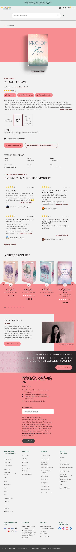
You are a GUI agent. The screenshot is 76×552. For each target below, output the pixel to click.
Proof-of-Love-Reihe (20, 87)
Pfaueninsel (7, 501)
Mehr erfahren (12, 343)
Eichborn (6, 478)
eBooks (24, 459)
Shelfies (24, 465)
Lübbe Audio (7, 484)
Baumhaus (7, 462)
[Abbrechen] (63, 15)
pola (5, 505)
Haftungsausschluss (22, 548)
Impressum (5, 548)
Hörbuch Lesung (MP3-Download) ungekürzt (28, 120)
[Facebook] (59, 528)
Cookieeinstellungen (55, 548)
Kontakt (62, 457)
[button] (11, 282)
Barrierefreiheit (35, 548)
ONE (5, 494)
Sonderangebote (27, 474)
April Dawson (9, 78)
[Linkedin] (71, 528)
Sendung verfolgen (65, 471)
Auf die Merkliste (38, 71)
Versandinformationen (66, 467)
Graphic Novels (45, 489)
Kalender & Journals (47, 493)
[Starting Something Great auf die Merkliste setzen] (65, 272)
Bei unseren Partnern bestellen (40, 145)
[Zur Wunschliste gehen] (64, 8)
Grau (5, 481)
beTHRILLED (7, 469)
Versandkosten (31, 132)
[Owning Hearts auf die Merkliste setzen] (11, 272)
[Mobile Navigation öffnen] (73, 8)
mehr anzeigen (66, 109)
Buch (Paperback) (8, 120)
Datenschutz (12, 548)
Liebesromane (10, 25)
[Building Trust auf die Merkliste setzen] (29, 272)
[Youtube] (67, 528)
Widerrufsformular (65, 488)
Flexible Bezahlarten (46, 537)
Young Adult (44, 483)
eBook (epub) (18, 120)
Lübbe (5, 488)
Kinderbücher (45, 479)
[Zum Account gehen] (60, 8)
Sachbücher (44, 476)
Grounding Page (45, 548)
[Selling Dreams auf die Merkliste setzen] (47, 272)
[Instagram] (63, 528)
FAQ (61, 461)
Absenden (28, 441)
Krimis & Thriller (45, 455)
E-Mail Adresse (27, 408)
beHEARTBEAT (8, 466)
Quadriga (6, 508)
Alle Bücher (25, 455)
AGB (61, 484)
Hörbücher (25, 462)
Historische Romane (47, 467)
